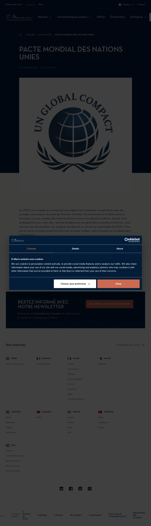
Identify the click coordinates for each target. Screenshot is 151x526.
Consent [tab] (31, 248)
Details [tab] (75, 248)
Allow (118, 283)
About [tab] (119, 248)
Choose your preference (73, 283)
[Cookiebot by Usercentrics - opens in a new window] (127, 240)
